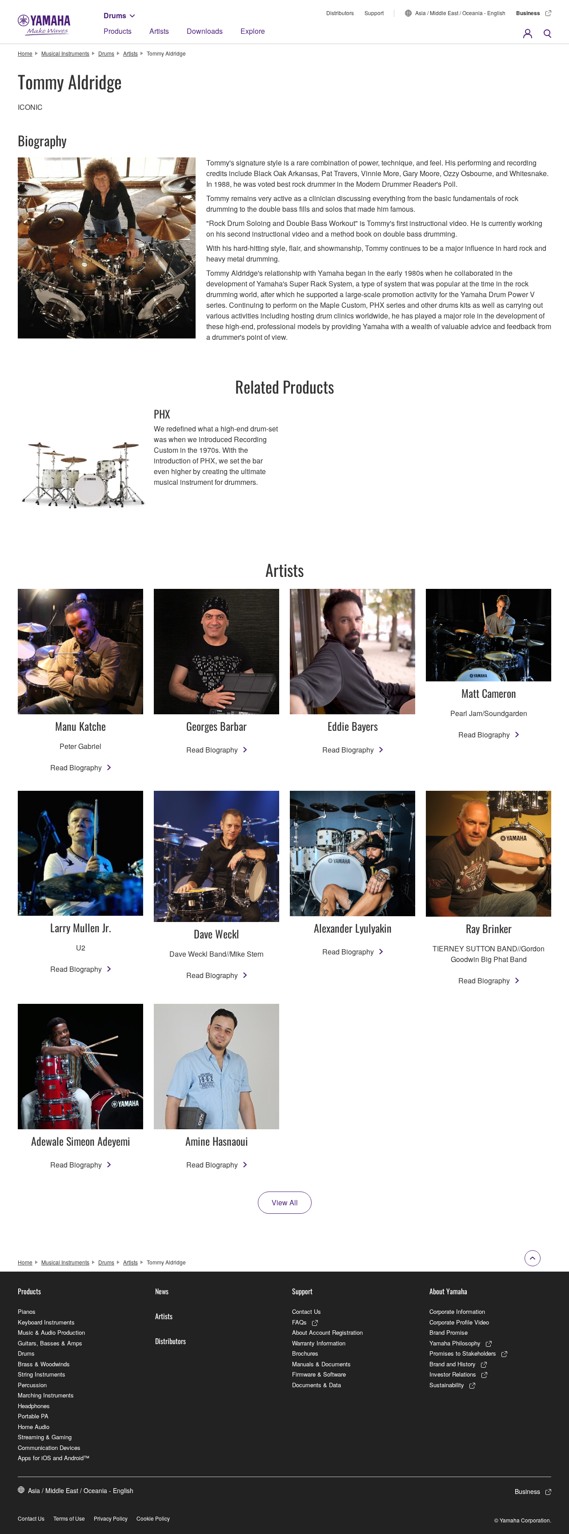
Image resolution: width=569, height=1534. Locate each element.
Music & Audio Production (51, 1332)
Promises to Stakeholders (462, 1353)
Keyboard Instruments (46, 1322)
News (161, 1291)
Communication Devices (49, 1447)
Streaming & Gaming (45, 1437)
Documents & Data (316, 1385)
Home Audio (33, 1426)
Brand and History (452, 1364)
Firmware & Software (319, 1374)
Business (528, 13)
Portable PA (33, 1416)
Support (374, 12)
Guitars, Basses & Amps (50, 1343)
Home (25, 53)
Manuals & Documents (321, 1364)
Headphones (34, 1405)
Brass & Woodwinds (44, 1364)
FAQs (299, 1322)
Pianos (27, 1311)
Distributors (340, 12)
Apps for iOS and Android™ (53, 1457)
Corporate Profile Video (459, 1322)
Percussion (32, 1385)
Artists (159, 31)
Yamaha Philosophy (455, 1343)
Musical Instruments (65, 53)
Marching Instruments (46, 1395)
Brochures (305, 1353)
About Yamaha (448, 1291)
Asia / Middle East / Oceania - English (460, 12)
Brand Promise (448, 1332)
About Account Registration (327, 1332)
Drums (115, 15)
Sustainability (446, 1385)
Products (118, 31)
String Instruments (41, 1374)
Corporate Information (457, 1311)
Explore (252, 31)
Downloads (205, 31)
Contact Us (306, 1311)
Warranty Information (318, 1343)
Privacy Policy (111, 1518)
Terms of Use (69, 1518)
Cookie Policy (153, 1518)
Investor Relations (452, 1374)
